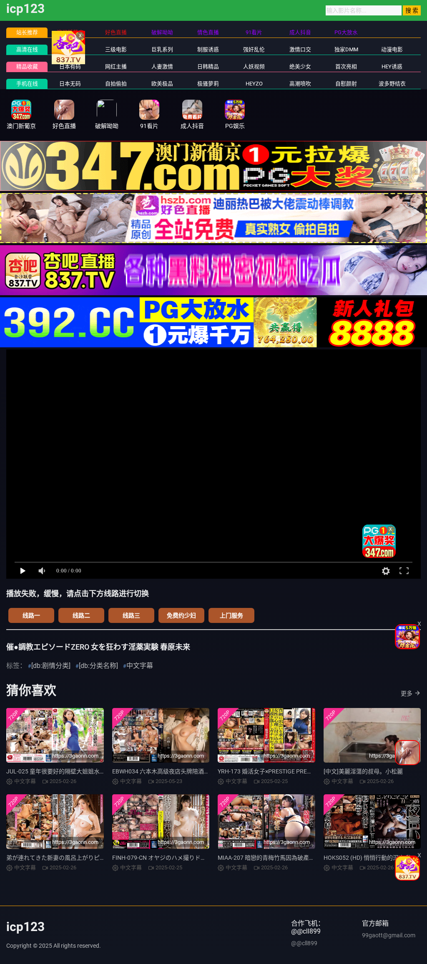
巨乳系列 (162, 49)
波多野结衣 (392, 83)
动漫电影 (392, 49)
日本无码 (70, 83)
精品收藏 (27, 66)
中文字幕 (70, 49)
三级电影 (116, 49)
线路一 (31, 615)
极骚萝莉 (208, 83)
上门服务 (231, 615)
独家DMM (346, 49)
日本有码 (70, 66)
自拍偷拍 (116, 83)
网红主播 (116, 66)
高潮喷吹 (300, 83)
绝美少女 (300, 66)
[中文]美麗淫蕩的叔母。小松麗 (363, 771)
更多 (406, 693)
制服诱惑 (208, 49)
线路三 (131, 615)
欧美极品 (162, 83)
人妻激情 (162, 66)
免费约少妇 (181, 615)
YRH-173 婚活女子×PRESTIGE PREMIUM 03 (274, 771)
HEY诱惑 (392, 66)
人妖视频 (254, 66)
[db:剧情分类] (50, 666)
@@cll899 (304, 943)
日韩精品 (208, 66)
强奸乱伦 (254, 49)
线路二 (81, 615)
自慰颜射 (346, 83)
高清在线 (27, 49)
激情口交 (300, 49)
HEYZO (254, 83)
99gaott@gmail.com (388, 935)
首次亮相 (346, 66)
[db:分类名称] (98, 666)
